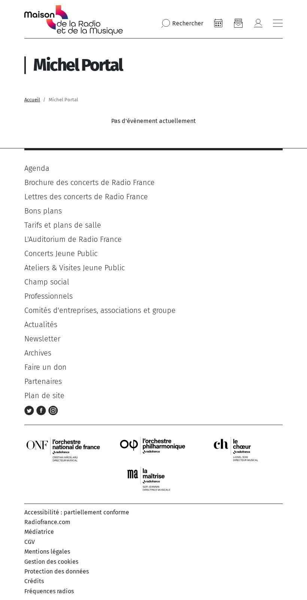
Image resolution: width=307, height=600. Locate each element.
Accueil (32, 99)
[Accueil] (73, 20)
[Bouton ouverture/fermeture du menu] (278, 23)
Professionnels (48, 296)
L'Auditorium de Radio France (73, 239)
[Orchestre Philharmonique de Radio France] (153, 448)
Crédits (34, 581)
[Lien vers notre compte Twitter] (30, 409)
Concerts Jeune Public (60, 253)
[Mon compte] (258, 23)
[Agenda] (218, 23)
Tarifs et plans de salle (62, 225)
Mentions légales (47, 551)
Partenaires (43, 381)
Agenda (36, 168)
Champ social (46, 281)
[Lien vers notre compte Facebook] (42, 409)
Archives (37, 352)
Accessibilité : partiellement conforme (76, 512)
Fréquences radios (49, 591)
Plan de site (44, 395)
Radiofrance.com (47, 522)
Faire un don (45, 367)
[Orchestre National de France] (63, 448)
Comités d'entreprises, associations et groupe (100, 310)
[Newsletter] (238, 23)
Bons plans (43, 210)
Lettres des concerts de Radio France (86, 196)
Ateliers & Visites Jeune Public (74, 267)
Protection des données (56, 571)
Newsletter (42, 338)
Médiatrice (39, 531)
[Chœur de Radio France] (243, 448)
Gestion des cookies (51, 561)
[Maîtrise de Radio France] (153, 478)
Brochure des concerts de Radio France (89, 182)
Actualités (40, 324)
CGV (29, 541)
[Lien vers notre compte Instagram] (53, 409)
